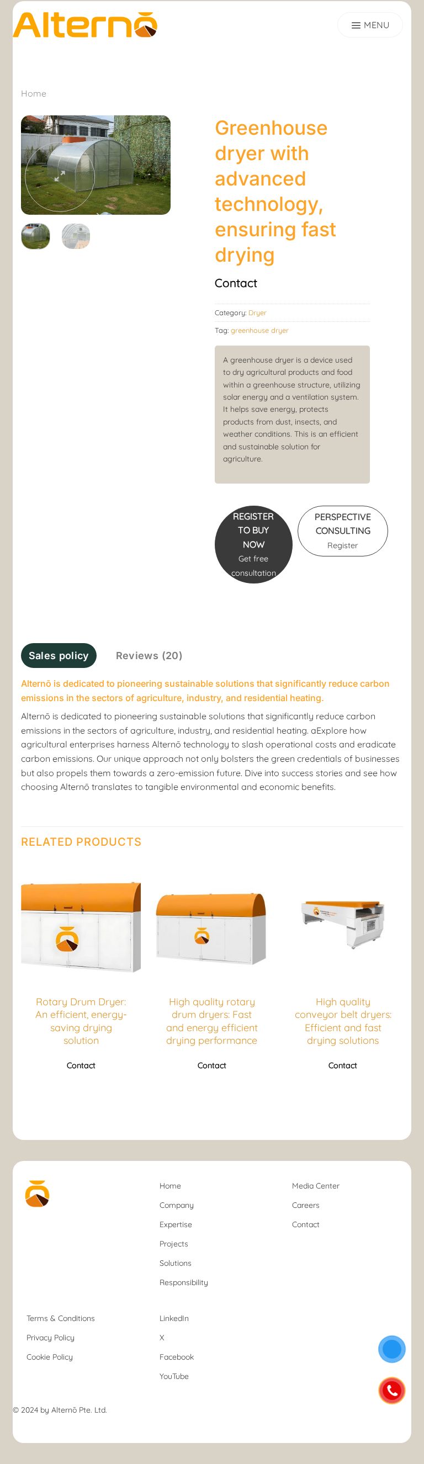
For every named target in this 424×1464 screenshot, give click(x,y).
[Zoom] (60, 177)
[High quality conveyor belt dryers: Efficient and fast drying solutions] (343, 922)
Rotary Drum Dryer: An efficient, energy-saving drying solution (81, 1021)
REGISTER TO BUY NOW (253, 544)
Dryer (257, 312)
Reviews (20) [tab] (149, 655)
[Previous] (21, 983)
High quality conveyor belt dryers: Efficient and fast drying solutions (343, 1021)
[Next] (153, 166)
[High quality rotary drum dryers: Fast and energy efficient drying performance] (212, 922)
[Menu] (370, 25)
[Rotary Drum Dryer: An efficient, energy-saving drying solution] (81, 922)
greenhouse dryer (260, 330)
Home (33, 93)
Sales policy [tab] (59, 655)
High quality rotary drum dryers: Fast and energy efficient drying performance (212, 1021)
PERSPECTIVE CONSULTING (343, 530)
